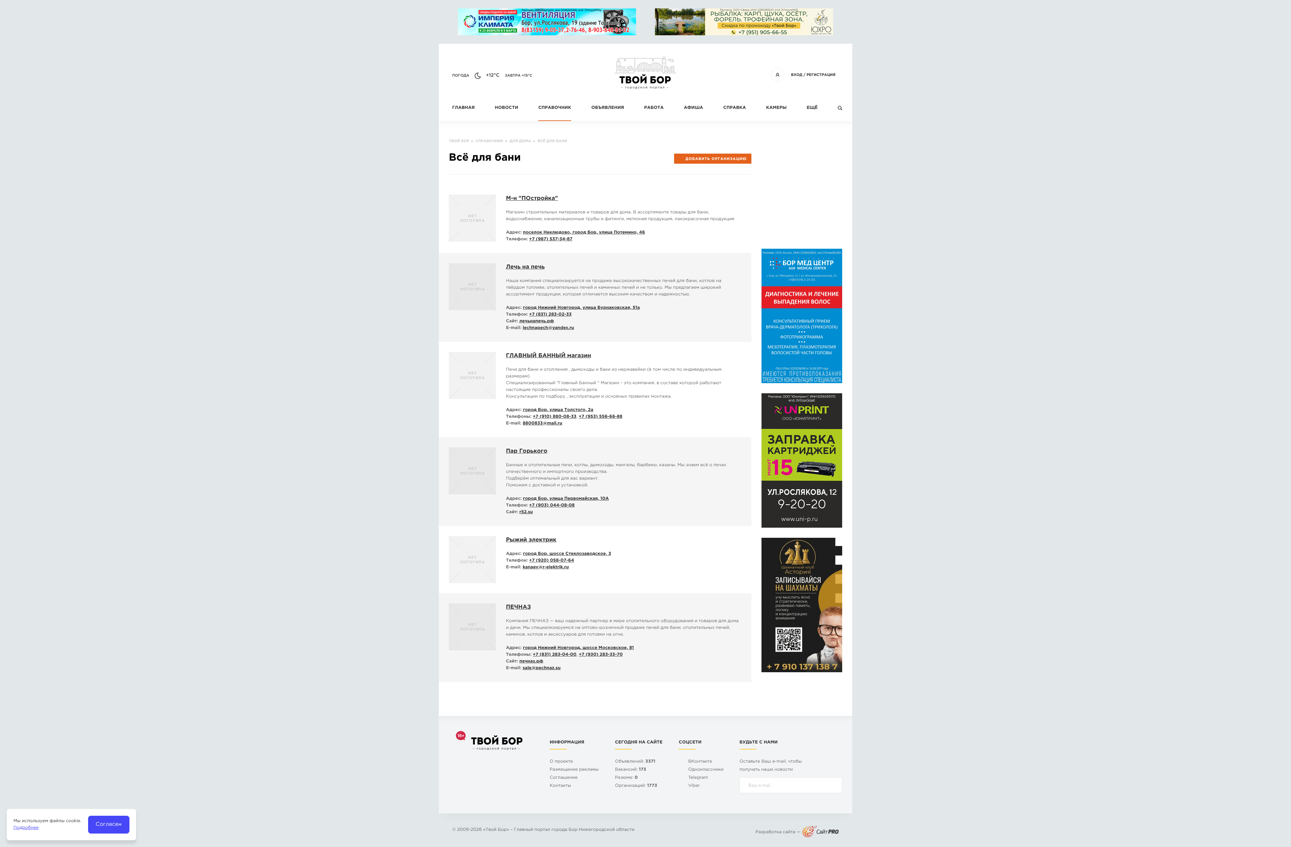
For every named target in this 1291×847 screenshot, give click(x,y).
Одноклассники (705, 770)
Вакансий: (630, 770)
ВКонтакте (700, 762)
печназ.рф (531, 661)
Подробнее (26, 828)
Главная (463, 108)
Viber (694, 786)
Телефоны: (519, 417)
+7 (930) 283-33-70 (601, 655)
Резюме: (626, 778)
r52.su (526, 512)
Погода (460, 75)
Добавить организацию (716, 159)
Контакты (560, 786)
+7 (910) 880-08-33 (555, 417)
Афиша (693, 108)
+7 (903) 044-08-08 (552, 506)
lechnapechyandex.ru (548, 328)
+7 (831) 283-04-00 (555, 655)
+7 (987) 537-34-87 (551, 239)
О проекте (561, 762)
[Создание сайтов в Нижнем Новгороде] (820, 832)
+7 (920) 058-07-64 (551, 561)
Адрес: (514, 233)
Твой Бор (496, 830)
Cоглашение (564, 778)
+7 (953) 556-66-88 (600, 417)
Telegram (698, 778)
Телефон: (517, 239)
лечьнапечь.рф (536, 321)
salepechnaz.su (542, 668)
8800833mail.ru (542, 424)
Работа (654, 108)
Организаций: (636, 786)
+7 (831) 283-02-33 (550, 315)
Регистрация (821, 75)
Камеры (776, 108)
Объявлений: (635, 762)
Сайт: (512, 321)
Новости (506, 108)
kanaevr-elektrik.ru (546, 567)
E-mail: (513, 328)
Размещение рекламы (574, 770)
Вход (797, 75)
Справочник (554, 108)
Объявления (607, 108)
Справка (734, 108)
